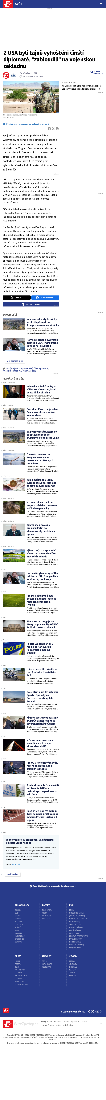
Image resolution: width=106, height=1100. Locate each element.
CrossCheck (20, 939)
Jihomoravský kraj (77, 916)
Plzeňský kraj (75, 930)
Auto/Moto (47, 964)
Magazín (18, 933)
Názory (46, 905)
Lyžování (18, 979)
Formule (18, 973)
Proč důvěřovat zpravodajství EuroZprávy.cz (26, 124)
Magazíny (46, 956)
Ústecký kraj (74, 922)
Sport (17, 916)
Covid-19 (18, 942)
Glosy (44, 913)
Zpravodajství (22, 905)
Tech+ (44, 961)
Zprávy (72, 961)
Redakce (57, 1021)
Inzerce (84, 1021)
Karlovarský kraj (76, 945)
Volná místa (68, 1025)
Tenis (17, 967)
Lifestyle (73, 967)
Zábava (72, 973)
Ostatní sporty (21, 984)
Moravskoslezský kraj (78, 919)
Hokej (17, 961)
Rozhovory (47, 910)
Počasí (18, 927)
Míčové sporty (21, 976)
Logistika (19, 925)
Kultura (18, 922)
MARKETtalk (20, 936)
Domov (18, 910)
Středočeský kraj (76, 913)
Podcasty (46, 919)
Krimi (17, 930)
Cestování (46, 967)
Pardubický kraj (75, 939)
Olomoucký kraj (76, 927)
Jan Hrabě (15, 864)
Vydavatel (75, 1021)
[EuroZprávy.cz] (9, 4)
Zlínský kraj (74, 933)
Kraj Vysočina (75, 948)
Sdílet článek (97, 72)
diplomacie (43, 368)
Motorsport (20, 970)
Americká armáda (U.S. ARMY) (15, 371)
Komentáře (46, 916)
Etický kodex (46, 1021)
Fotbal (18, 964)
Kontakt (66, 1021)
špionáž (32, 371)
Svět (18, 4)
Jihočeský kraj (75, 925)
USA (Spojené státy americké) (19, 368)
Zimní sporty (20, 981)
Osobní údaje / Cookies (51, 1025)
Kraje (72, 905)
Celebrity (73, 964)
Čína (36, 368)
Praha (71, 910)
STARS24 (73, 956)
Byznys (18, 919)
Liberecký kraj (75, 942)
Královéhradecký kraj (78, 936)
